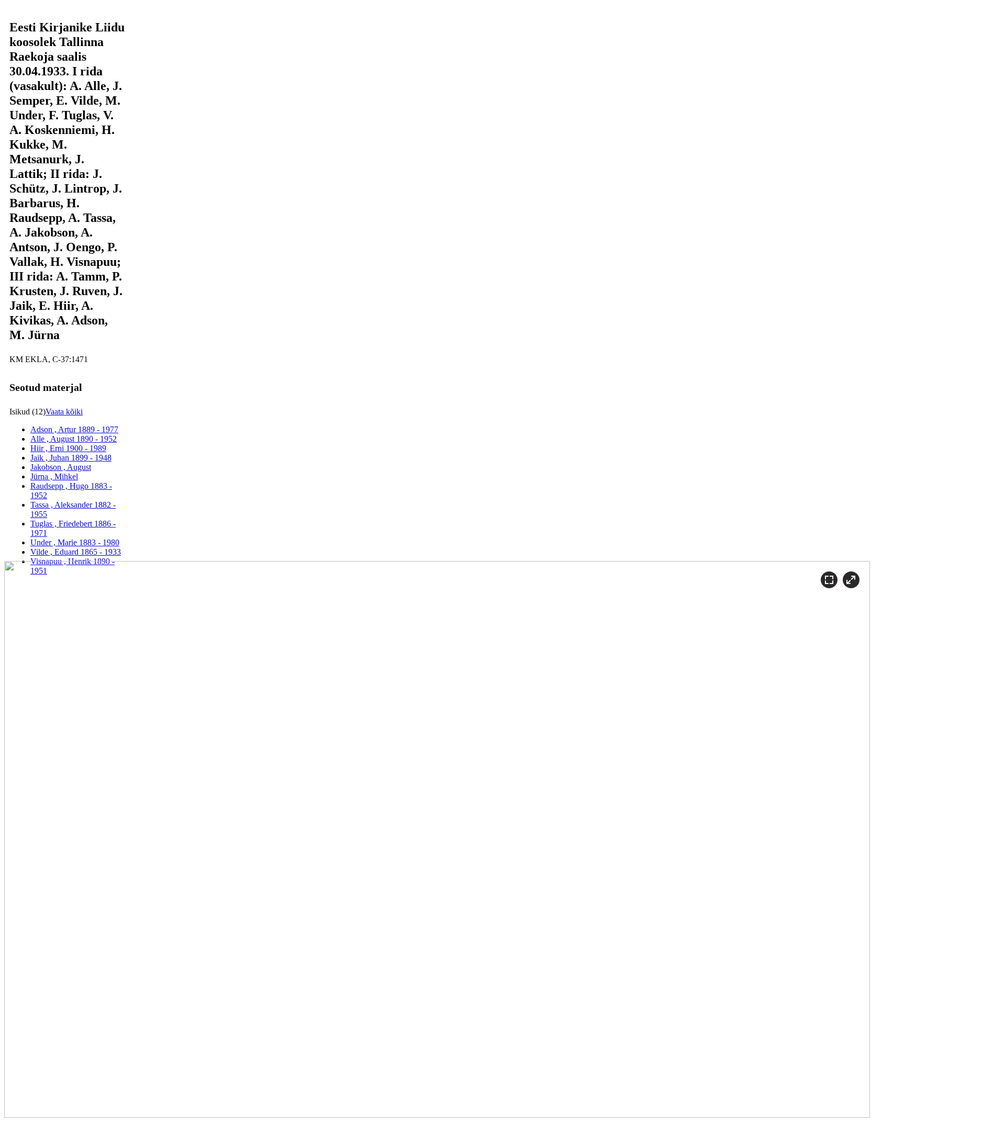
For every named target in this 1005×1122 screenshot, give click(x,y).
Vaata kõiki (64, 411)
